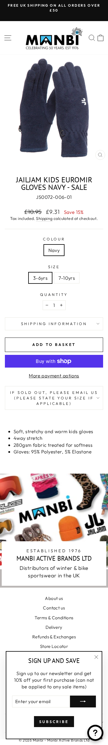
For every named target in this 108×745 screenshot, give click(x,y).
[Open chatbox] (95, 733)
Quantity (54, 294)
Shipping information (54, 323)
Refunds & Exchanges (54, 637)
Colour (54, 239)
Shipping (44, 218)
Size (54, 266)
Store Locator (54, 646)
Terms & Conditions (54, 617)
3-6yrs (40, 278)
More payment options (54, 376)
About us (54, 598)
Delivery (54, 627)
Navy (54, 250)
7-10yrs (66, 278)
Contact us (54, 608)
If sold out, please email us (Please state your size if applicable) (54, 397)
